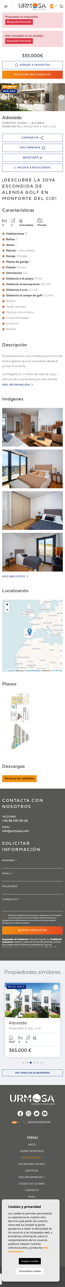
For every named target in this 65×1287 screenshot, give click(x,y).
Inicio (32, 1144)
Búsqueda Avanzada (19, 22)
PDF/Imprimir (30, 147)
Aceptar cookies (29, 1261)
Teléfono (9, 886)
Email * (8, 873)
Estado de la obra (32, 1184)
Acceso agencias (39, 1122)
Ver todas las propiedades (32, 1072)
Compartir (30, 138)
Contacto (32, 1190)
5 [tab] (38, 1063)
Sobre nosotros (32, 1151)
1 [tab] (23, 1063)
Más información (16, 385)
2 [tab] (27, 1063)
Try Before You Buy (32, 1164)
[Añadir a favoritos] (55, 987)
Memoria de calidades (19, 778)
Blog (31, 1197)
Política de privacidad (42, 918)
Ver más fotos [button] (14, 576)
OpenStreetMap (33, 670)
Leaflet (11, 670)
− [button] (7, 610)
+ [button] (7, 604)
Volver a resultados (34, 167)
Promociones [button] (30, 1157)
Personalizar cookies (30, 1271)
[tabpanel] (32, 1020)
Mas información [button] (31, 1177)
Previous (3, 97)
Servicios (31, 1171)
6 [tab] (41, 1063)
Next (61, 97)
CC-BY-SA (56, 670)
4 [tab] (34, 1063)
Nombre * (9, 860)
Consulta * (11, 899)
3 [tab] (31, 1063)
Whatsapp (30, 157)
